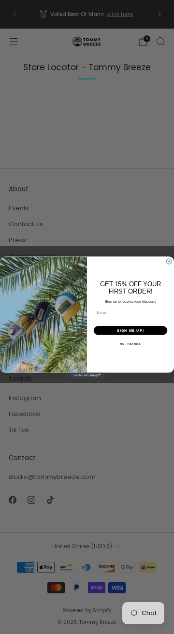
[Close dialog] (169, 261)
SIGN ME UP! (130, 330)
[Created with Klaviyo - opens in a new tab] (87, 375)
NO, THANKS (130, 343)
